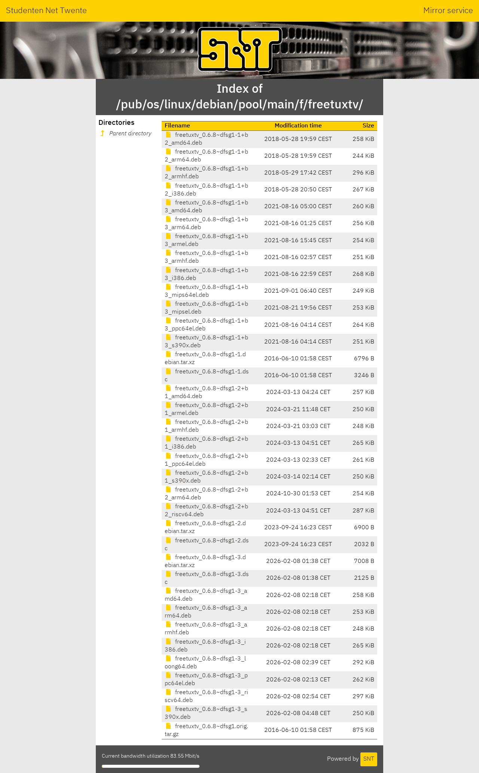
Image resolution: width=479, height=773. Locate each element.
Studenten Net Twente (46, 11)
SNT (368, 759)
